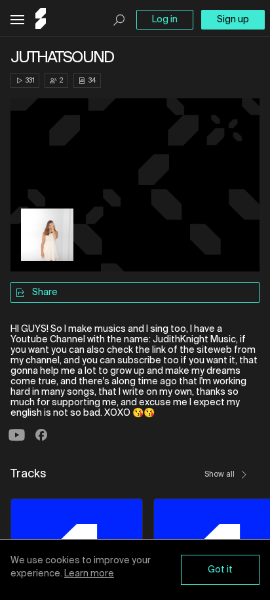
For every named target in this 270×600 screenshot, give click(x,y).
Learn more (89, 573)
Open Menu (17, 20)
